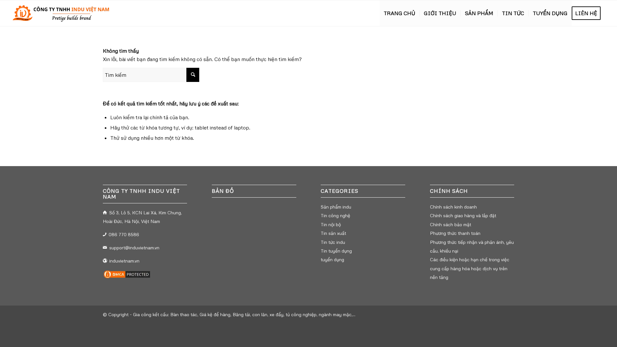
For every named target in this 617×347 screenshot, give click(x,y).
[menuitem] (399, 13)
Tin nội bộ (331, 224)
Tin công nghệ (335, 215)
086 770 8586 (124, 234)
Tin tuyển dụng (336, 251)
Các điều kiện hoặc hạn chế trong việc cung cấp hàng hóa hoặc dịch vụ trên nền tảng (469, 268)
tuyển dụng (332, 259)
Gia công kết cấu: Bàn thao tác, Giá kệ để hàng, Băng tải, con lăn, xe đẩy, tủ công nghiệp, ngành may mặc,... (244, 314)
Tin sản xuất (333, 233)
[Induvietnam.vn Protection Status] (127, 277)
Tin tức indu (333, 242)
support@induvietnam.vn (134, 247)
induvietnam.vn (124, 260)
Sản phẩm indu (336, 206)
